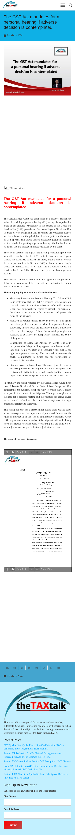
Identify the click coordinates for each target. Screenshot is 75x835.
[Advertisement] (37, 143)
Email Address (11, 809)
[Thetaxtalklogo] (10, 5)
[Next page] (12, 452)
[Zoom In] (37, 452)
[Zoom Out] (31, 452)
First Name (10, 796)
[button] (63, 5)
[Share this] (14, 668)
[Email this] (7, 668)
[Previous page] (7, 452)
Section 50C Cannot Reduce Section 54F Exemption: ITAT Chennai (37, 761)
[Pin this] (36, 668)
